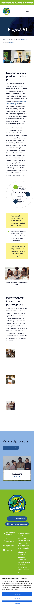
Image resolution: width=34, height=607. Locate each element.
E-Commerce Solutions (19, 189)
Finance (11, 42)
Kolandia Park (23, 39)
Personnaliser (17, 598)
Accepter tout (17, 594)
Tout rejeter (17, 603)
